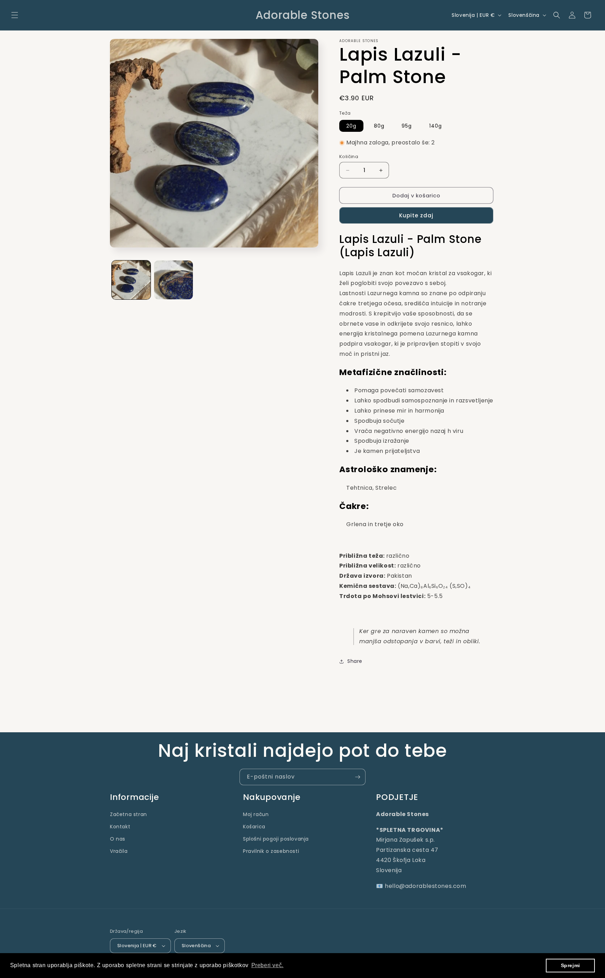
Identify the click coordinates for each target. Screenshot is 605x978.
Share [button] (354, 661)
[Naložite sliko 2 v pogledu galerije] (173, 279)
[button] (14, 15)
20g (351, 125)
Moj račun (256, 814)
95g (407, 125)
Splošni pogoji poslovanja (276, 838)
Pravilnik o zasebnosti (271, 851)
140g (435, 125)
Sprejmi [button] (570, 965)
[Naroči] (357, 777)
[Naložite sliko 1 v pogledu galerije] (131, 279)
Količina (348, 156)
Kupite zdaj (416, 215)
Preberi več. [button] (267, 965)
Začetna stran (128, 814)
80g (379, 125)
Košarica (254, 826)
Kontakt (120, 826)
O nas (117, 838)
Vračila (118, 851)
